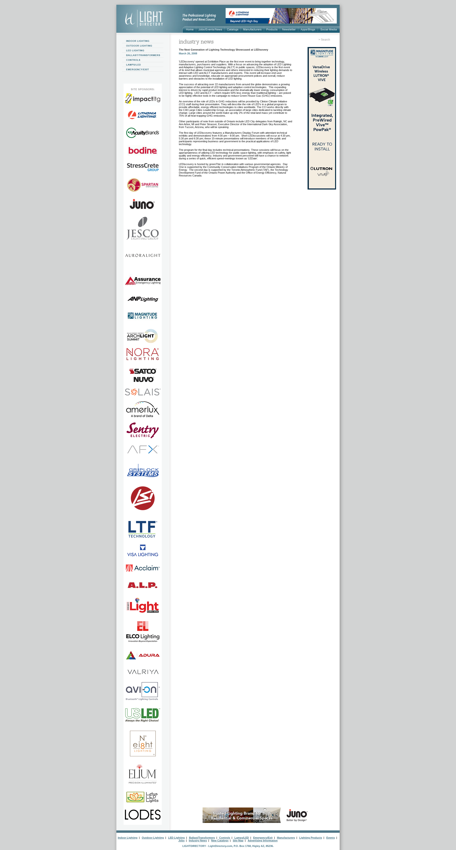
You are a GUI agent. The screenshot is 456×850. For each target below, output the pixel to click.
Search (325, 39)
